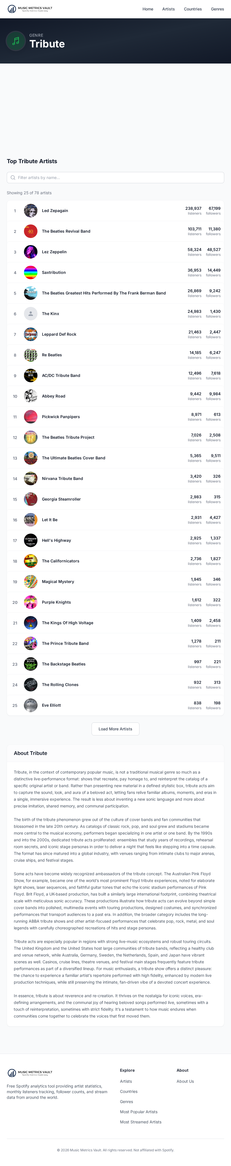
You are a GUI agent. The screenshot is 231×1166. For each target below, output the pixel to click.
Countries (193, 8)
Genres (217, 8)
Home (148, 8)
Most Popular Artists (138, 1111)
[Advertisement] (115, 114)
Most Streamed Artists (140, 1121)
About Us (185, 1081)
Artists (168, 8)
